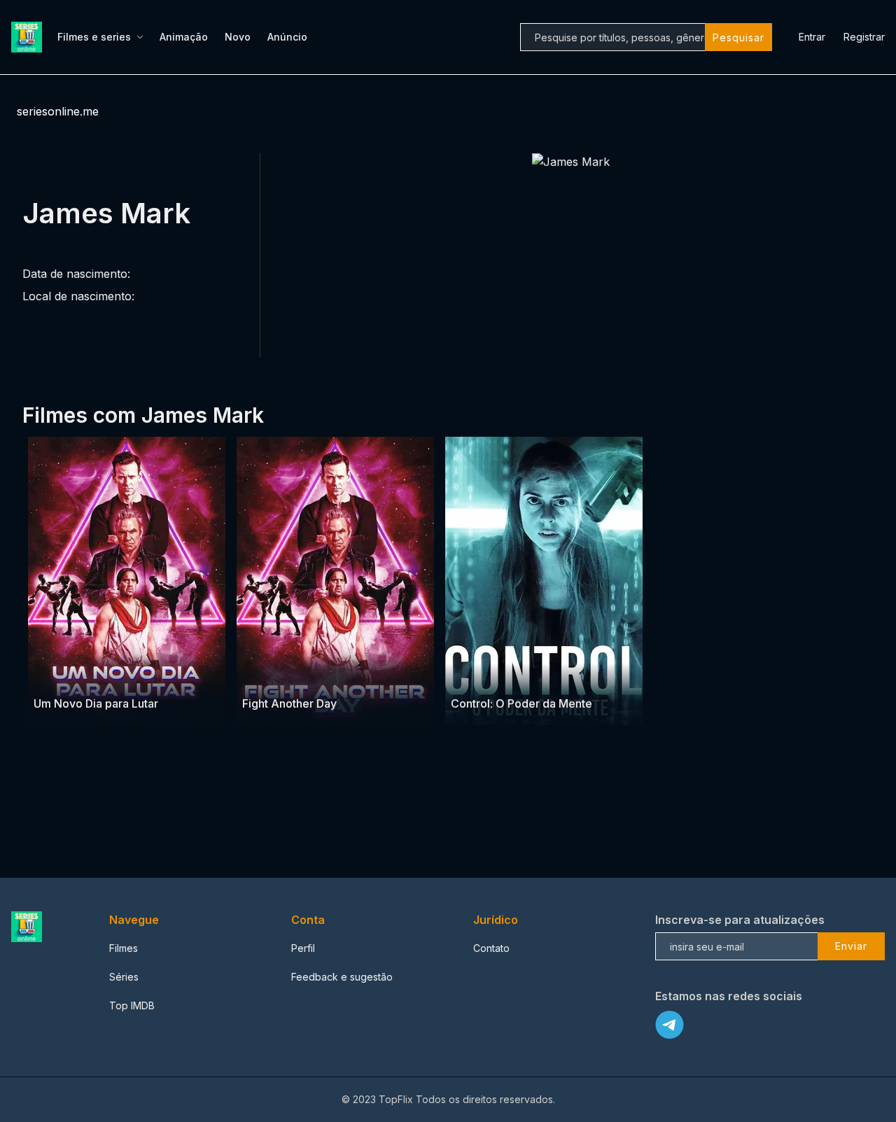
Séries (124, 977)
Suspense (475, 676)
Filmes (123, 948)
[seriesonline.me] (28, 37)
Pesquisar (738, 37)
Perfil (303, 948)
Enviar (851, 946)
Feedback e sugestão (342, 977)
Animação (184, 37)
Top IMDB (132, 1005)
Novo (238, 37)
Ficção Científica (538, 676)
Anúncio (287, 37)
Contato (491, 948)
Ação (47, 676)
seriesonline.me (58, 111)
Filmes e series (94, 37)
